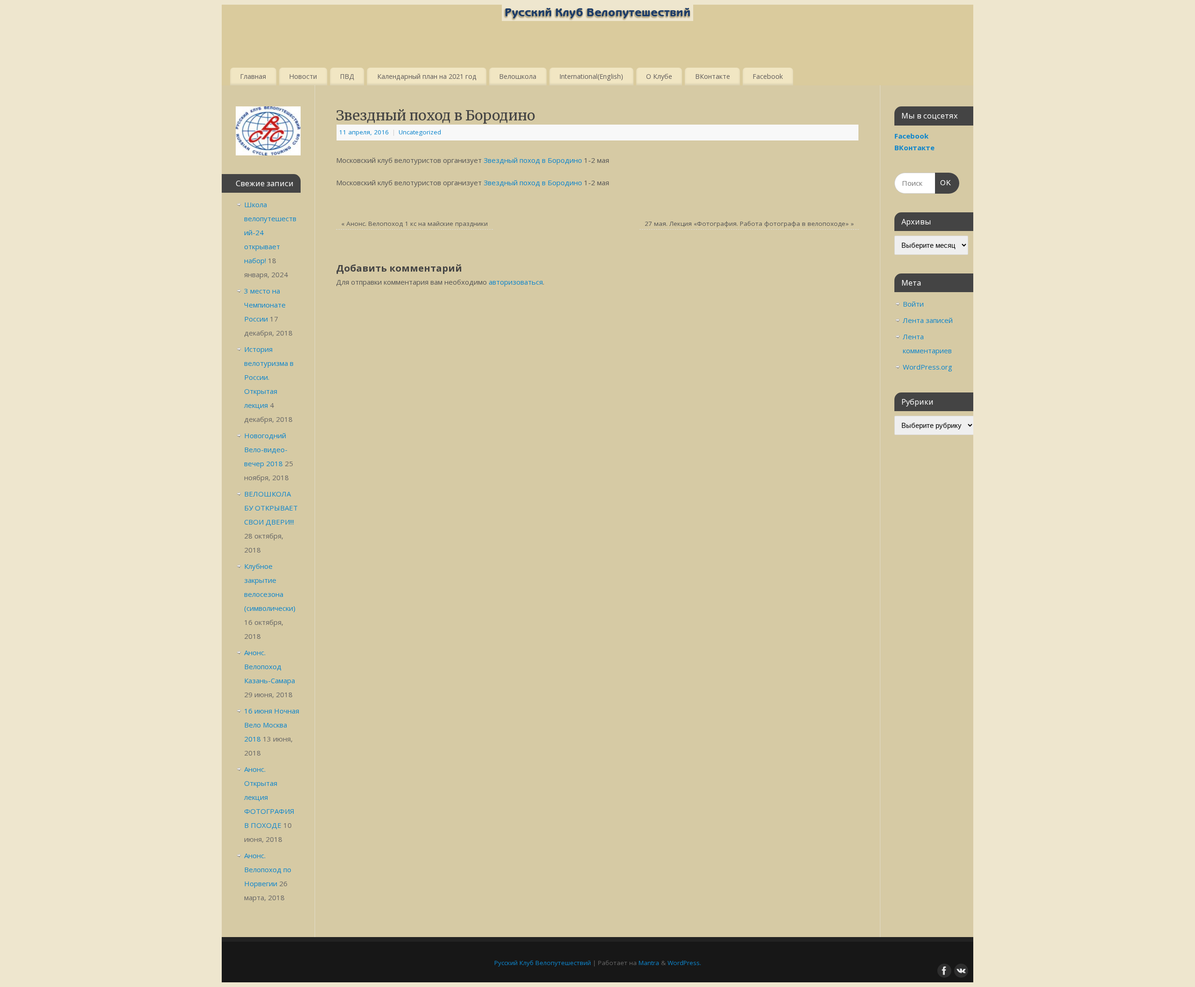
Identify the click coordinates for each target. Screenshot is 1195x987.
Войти (913, 303)
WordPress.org (927, 366)
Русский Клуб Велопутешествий (542, 963)
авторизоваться (516, 282)
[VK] (960, 970)
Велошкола (517, 76)
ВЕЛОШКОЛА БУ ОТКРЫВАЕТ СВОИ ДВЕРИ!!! (271, 507)
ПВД (347, 76)
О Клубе (659, 76)
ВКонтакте (712, 76)
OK (943, 182)
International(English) (591, 76)
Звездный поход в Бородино (533, 160)
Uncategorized (420, 132)
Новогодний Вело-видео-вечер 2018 (266, 449)
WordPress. (684, 963)
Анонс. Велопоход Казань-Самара (269, 666)
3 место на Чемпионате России (265, 304)
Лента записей (928, 320)
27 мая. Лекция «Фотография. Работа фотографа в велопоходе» (749, 223)
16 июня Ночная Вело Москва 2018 (271, 724)
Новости (303, 76)
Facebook (767, 76)
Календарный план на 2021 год (427, 76)
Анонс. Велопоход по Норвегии (267, 869)
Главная (253, 76)
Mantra (649, 963)
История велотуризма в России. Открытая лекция (269, 377)
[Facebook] (943, 970)
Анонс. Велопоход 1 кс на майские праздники (414, 223)
